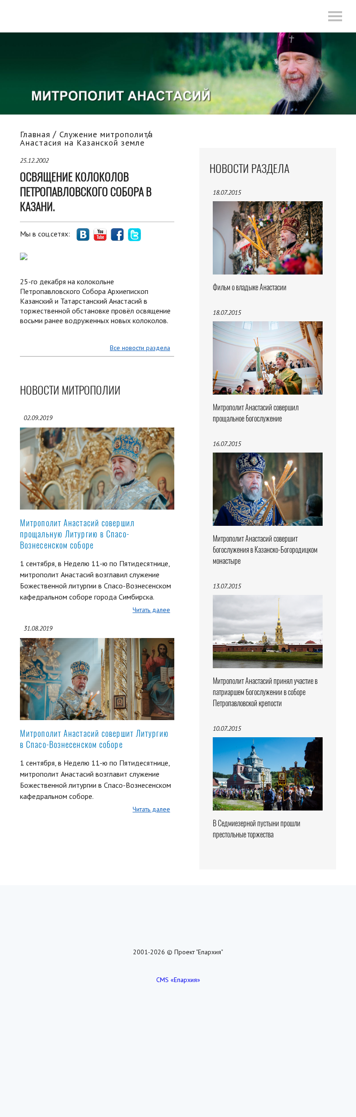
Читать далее (151, 610)
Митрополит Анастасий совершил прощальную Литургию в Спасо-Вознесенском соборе (77, 534)
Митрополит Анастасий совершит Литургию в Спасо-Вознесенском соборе (94, 739)
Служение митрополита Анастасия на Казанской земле (86, 138)
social (82, 234)
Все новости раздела (140, 348)
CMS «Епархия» (178, 980)
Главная (35, 134)
